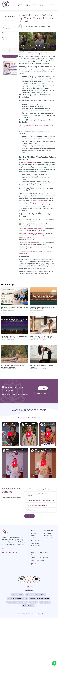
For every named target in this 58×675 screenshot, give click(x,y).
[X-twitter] (16, 552)
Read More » (3, 312)
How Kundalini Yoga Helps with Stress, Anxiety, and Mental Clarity (12, 366)
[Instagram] (6, 552)
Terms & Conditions (34, 564)
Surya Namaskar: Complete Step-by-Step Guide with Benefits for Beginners (42, 308)
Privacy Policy (35, 560)
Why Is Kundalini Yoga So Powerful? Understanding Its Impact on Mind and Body (43, 337)
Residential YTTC (19, 4)
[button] (15, 16)
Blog (32, 552)
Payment (49, 5)
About (12, 5)
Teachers (36, 5)
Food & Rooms (41, 4)
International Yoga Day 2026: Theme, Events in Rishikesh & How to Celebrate (14, 337)
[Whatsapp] (13, 552)
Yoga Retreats (28, 4)
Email (3, 33)
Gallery (33, 555)
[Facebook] (3, 552)
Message (4, 38)
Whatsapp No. (6, 28)
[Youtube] (9, 552)
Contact (53, 5)
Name (3, 23)
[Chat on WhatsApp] (54, 663)
